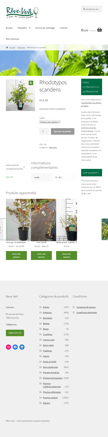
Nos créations (12, 38)
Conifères (47, 334)
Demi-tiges (48, 345)
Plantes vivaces (50, 397)
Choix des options (16, 255)
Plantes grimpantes (52, 378)
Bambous (47, 318)
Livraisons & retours (86, 307)
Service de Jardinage (45, 27)
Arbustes (21, 47)
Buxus (46, 328)
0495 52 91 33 (15, 332)
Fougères (47, 350)
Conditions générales (86, 312)
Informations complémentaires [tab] (14, 167)
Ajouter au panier (62, 131)
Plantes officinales (52, 392)
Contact (64, 27)
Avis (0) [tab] (9, 177)
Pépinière (22, 27)
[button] (31, 83)
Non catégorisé (50, 367)
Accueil (9, 27)
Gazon (46, 356)
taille (42, 118)
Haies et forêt (49, 361)
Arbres (46, 307)
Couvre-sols (48, 339)
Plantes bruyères (51, 372)
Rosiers (46, 403)
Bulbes (46, 323)
